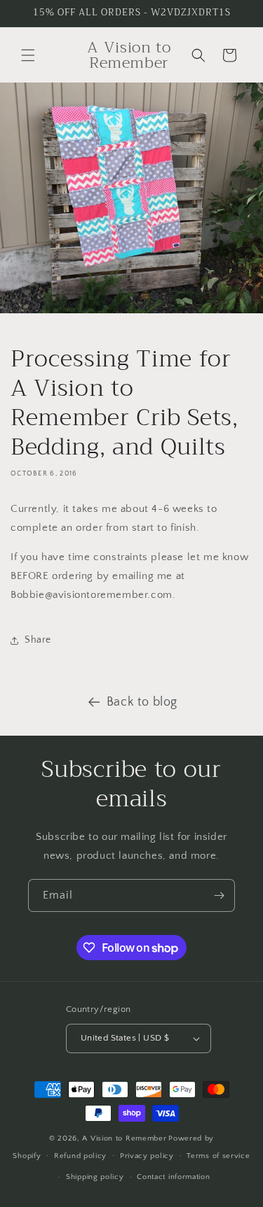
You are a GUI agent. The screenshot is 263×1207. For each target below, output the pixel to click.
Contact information (173, 1177)
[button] (28, 55)
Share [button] (38, 639)
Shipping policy (95, 1177)
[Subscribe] (218, 895)
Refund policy (80, 1156)
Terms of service (218, 1156)
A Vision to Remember (124, 1138)
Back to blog (142, 702)
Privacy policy (147, 1156)
